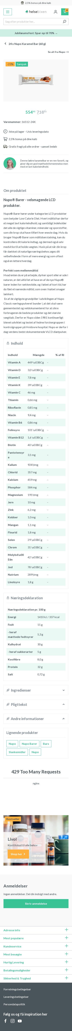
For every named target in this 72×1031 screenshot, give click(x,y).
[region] (36, 79)
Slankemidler (17, 752)
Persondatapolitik (14, 1004)
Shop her (17, 854)
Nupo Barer (29, 743)
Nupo (12, 743)
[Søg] (64, 21)
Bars (46, 743)
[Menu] (7, 11)
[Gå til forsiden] (36, 12)
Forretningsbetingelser (17, 989)
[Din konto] (55, 11)
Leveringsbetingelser (16, 996)
